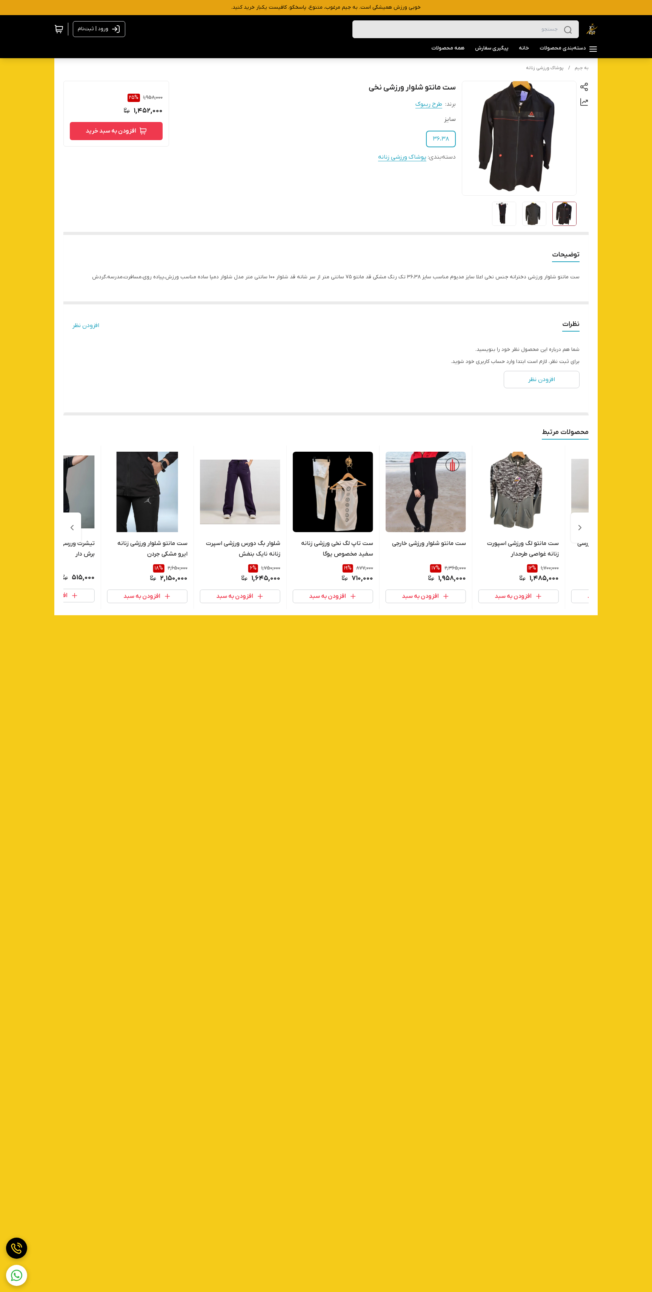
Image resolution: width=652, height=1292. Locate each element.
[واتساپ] (16, 1275)
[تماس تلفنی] (16, 1248)
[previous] (580, 527)
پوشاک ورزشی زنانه (545, 68)
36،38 (441, 139)
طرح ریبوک (428, 104)
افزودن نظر (85, 325)
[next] (72, 527)
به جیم (582, 68)
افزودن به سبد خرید (111, 131)
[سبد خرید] (58, 29)
